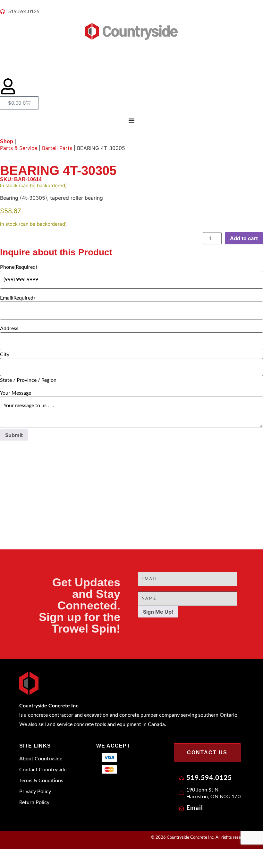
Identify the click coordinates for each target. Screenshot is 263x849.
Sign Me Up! (158, 611)
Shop (8, 141)
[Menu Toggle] (131, 120)
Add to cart (244, 238)
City (4, 354)
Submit (14, 435)
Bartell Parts (57, 148)
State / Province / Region (28, 380)
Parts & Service (18, 148)
